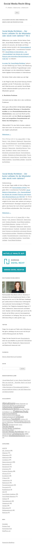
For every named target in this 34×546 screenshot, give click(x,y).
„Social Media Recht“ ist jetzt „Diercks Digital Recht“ (16, 380)
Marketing (4, 422)
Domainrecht (5, 466)
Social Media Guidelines (24, 143)
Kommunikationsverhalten (9, 233)
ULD (29, 431)
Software (4, 499)
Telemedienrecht (6, 501)
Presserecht (5, 487)
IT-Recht (4, 478)
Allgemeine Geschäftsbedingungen (17, 405)
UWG (26, 434)
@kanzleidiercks (25, 338)
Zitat (3, 437)
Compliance (6, 412)
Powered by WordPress (8, 542)
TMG (25, 432)
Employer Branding (11, 222)
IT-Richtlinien (16, 420)
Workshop (28, 435)
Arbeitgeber (25, 146)
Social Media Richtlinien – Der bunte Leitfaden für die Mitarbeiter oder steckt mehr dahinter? (16, 176)
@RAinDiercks (27, 329)
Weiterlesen (6, 134)
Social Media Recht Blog (17, 3)
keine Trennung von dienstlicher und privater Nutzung (16, 231)
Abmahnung (8, 403)
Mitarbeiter (10, 422)
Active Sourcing (20, 403)
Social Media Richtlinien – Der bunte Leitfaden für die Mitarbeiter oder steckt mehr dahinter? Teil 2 (16, 33)
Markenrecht (27, 420)
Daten (11, 412)
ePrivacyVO (5, 473)
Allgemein (5, 453)
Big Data (26, 409)
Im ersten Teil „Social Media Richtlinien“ (14, 63)
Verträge (4, 146)
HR (27, 419)
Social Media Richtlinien (14, 240)
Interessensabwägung (7, 420)
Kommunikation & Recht (19, 187)
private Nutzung (14, 157)
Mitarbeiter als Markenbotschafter (17, 155)
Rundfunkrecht (6, 489)
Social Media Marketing (8, 224)
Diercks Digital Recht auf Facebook (12, 356)
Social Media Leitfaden (18, 159)
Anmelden (5, 524)
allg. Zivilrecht (12, 141)
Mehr (24, 317)
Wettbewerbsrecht (17, 435)
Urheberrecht (18, 434)
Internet (14, 150)
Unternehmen (7, 434)
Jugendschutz (6, 480)
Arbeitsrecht (19, 141)
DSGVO (20, 416)
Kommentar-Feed (7, 528)
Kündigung (21, 420)
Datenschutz (11, 148)
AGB (27, 403)
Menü (17, 12)
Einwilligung (6, 419)
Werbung (5, 436)
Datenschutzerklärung (9, 413)
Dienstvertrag (6, 464)
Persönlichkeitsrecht (11, 143)
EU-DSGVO (5, 476)
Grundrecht (9, 150)
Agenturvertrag (5, 405)
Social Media (23, 157)
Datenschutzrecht (8, 417)
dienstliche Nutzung (21, 148)
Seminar (20, 424)
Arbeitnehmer (18, 407)
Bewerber (21, 409)
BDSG (16, 409)
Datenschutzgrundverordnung (11, 415)
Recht (5, 424)
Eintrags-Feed (6, 526)
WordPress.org (6, 531)
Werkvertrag (5, 508)
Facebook (16, 229)
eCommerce (5, 469)
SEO (3, 492)
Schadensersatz (13, 424)
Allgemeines (5, 455)
